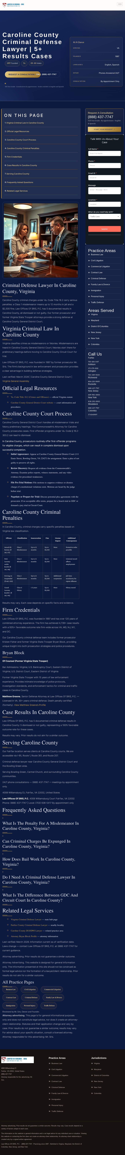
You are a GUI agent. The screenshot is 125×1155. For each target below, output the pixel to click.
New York (92, 397)
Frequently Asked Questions (20, 182)
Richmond (92, 378)
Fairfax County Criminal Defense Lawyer (29, 924)
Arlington (92, 371)
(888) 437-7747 (100, 117)
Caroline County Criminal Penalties (23, 148)
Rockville (92, 384)
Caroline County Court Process (21, 140)
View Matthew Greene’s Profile (30, 705)
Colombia (92, 411)
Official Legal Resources (18, 131)
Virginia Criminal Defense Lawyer (26, 919)
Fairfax (91, 358)
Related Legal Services (17, 191)
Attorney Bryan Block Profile (24, 936)
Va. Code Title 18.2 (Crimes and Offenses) (30, 396)
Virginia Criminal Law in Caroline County (25, 123)
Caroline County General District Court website (32, 402)
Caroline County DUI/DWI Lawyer (26, 930)
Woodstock (93, 404)
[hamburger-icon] (120, 4)
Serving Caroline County (17, 174)
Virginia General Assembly (15, 381)
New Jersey (93, 391)
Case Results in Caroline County (22, 165)
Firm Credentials (14, 157)
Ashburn (91, 364)
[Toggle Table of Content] (77, 112)
